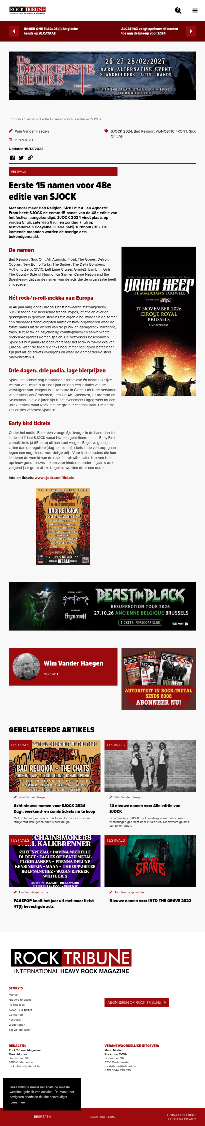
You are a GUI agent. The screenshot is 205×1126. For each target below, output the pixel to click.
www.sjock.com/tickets (54, 477)
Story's (18, 119)
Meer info (50, 674)
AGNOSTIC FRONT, (172, 131)
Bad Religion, (145, 131)
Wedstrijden (17, 1024)
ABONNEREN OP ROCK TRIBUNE (134, 1002)
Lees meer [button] (18, 1102)
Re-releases (17, 1004)
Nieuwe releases (20, 999)
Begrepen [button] (42, 1116)
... (10, 119)
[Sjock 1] (63, 526)
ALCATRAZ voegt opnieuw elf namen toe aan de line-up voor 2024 (149, 31)
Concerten (16, 1014)
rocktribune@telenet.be (24, 1066)
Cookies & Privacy (182, 1119)
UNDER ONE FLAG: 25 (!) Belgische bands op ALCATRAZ (51, 31)
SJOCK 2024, (122, 131)
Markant (14, 994)
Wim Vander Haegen (32, 131)
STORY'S (16, 988)
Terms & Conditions (180, 1115)
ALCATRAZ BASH (20, 1009)
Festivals (32, 119)
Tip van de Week (20, 1029)
